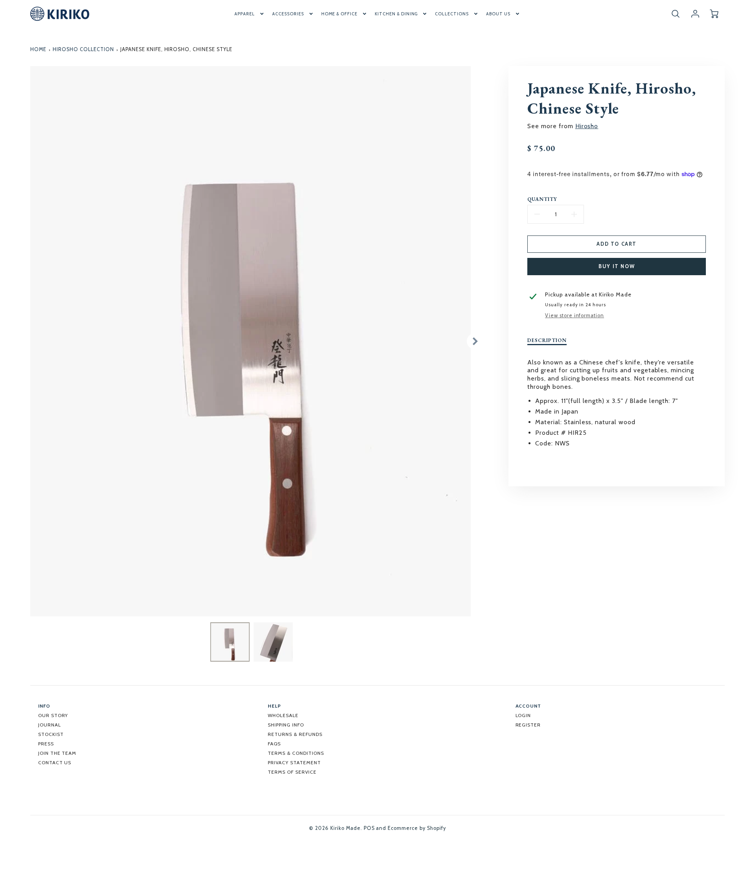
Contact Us (55, 762)
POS (369, 828)
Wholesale (283, 715)
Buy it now (616, 266)
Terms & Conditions (296, 753)
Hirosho (586, 126)
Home (38, 49)
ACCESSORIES (288, 14)
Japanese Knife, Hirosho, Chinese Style (176, 49)
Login (523, 715)
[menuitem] (250, 13)
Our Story (53, 715)
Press (46, 744)
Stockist (51, 734)
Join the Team (57, 753)
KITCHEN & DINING (396, 14)
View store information (574, 315)
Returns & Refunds (295, 734)
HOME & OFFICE (339, 14)
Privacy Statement (294, 762)
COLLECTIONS (452, 14)
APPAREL (244, 14)
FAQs (274, 744)
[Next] (474, 341)
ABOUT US (498, 14)
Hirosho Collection (83, 49)
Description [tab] (547, 340)
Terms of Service (292, 772)
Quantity (542, 199)
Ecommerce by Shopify (417, 828)
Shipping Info (286, 725)
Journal (49, 725)
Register (528, 725)
